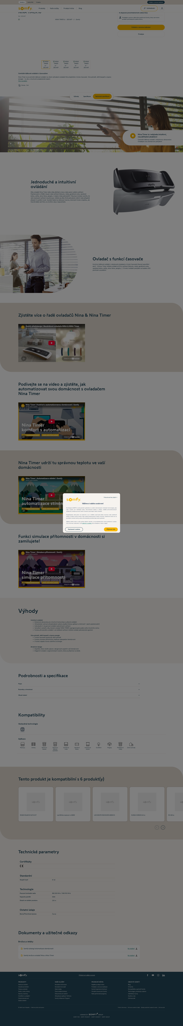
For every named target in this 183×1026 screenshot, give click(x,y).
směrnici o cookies (87, 523)
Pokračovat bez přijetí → (110, 497)
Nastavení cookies (74, 529)
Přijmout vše (111, 529)
